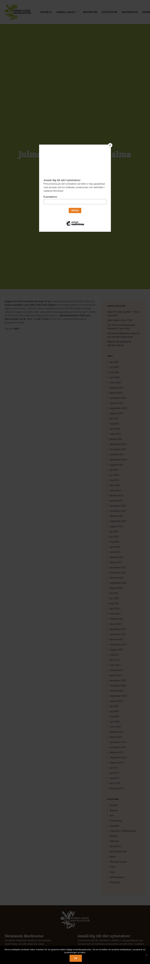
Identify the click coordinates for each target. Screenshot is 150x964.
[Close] (110, 145)
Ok (75, 958)
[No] (146, 954)
